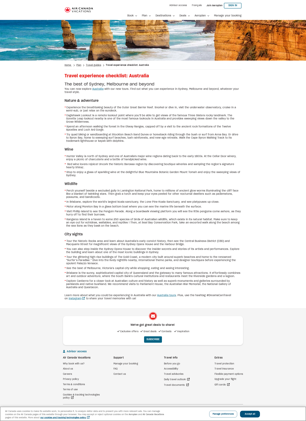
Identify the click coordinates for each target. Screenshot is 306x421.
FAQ (115, 369)
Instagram (75, 298)
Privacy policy (71, 379)
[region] (153, 414)
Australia (98, 89)
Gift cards (220, 385)
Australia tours (166, 295)
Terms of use (70, 389)
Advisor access (178, 5)
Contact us (119, 374)
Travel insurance (224, 369)
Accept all (250, 414)
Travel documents (174, 385)
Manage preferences (223, 414)
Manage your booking (227, 15)
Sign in (234, 5)
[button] (132, 15)
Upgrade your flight (225, 379)
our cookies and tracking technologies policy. (63, 418)
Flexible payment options (229, 374)
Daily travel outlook (175, 379)
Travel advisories (173, 374)
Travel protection (224, 364)
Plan (78, 65)
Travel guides (93, 65)
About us (68, 369)
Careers (67, 374)
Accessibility (171, 369)
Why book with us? (73, 364)
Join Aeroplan (214, 5)
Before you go (172, 364)
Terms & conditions (74, 384)
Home (68, 65)
